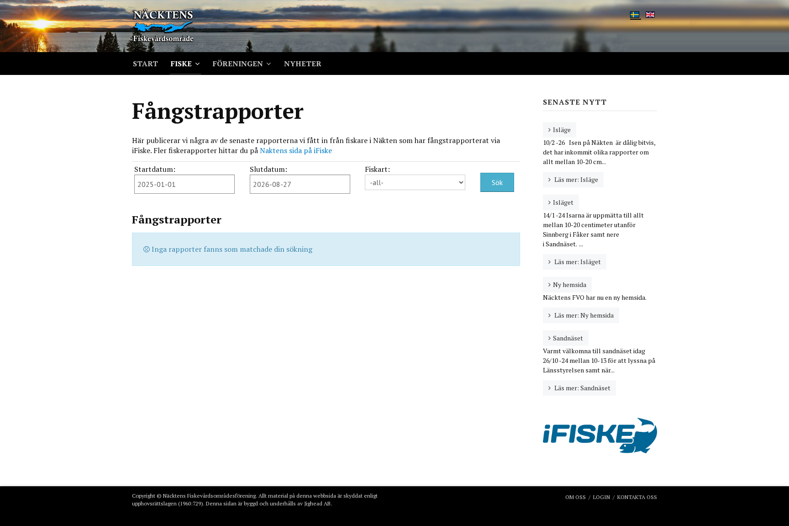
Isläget (563, 202)
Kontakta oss (637, 497)
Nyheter (302, 63)
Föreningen (238, 63)
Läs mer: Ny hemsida (583, 315)
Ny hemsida (569, 284)
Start (145, 63)
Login (601, 497)
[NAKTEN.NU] (179, 26)
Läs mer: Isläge (575, 179)
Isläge (562, 129)
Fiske (181, 63)
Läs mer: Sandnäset (581, 387)
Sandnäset (568, 338)
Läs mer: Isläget (577, 261)
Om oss (575, 497)
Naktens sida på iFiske (298, 150)
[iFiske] (600, 434)
